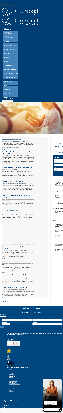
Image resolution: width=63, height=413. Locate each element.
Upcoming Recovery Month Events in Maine (13, 181)
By (18, 141)
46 (3, 301)
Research (17, 199)
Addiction (3, 155)
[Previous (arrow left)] (0, 411)
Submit (2, 327)
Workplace (12, 289)
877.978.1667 (13, 1)
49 (6, 301)
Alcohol (7, 199)
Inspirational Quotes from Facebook (11, 210)
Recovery (5, 141)
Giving (7, 155)
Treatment (12, 141)
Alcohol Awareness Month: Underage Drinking (14, 274)
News (3, 141)
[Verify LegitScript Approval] (10, 366)
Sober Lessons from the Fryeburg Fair (11, 139)
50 (7, 301)
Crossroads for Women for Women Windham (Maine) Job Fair (17, 167)
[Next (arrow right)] (1, 411)
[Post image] (56, 223)
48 (5, 301)
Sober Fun (9, 141)
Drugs (7, 183)
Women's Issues (26, 199)
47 (4, 301)
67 (8, 301)
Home (3, 109)
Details (3, 149)
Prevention (14, 199)
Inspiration (4, 212)
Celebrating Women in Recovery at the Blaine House (15, 261)
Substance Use (12, 155)
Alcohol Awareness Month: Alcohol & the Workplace (15, 287)
